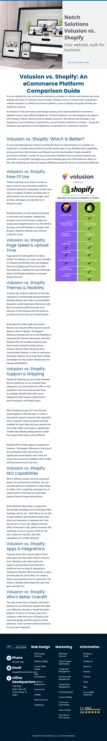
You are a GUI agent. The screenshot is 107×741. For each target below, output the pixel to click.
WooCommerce (41, 700)
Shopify (34, 524)
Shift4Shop (39, 705)
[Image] (90, 710)
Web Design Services (39, 655)
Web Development (40, 675)
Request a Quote (87, 655)
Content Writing (65, 697)
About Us (87, 666)
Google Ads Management (64, 670)
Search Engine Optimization (65, 662)
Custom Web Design (40, 667)
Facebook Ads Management (65, 678)
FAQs (85, 682)
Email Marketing (66, 692)
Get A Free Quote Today (78, 62)
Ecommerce (39, 689)
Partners (87, 677)
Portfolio (86, 671)
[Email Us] (19, 671)
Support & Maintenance (39, 683)
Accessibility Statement (88, 693)
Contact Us (88, 661)
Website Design (41, 661)
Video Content (65, 710)
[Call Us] (19, 661)
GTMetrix (21, 266)
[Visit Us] (19, 686)
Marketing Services (63, 655)
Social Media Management (64, 685)
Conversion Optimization (64, 703)
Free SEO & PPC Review (64, 716)
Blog (85, 687)
